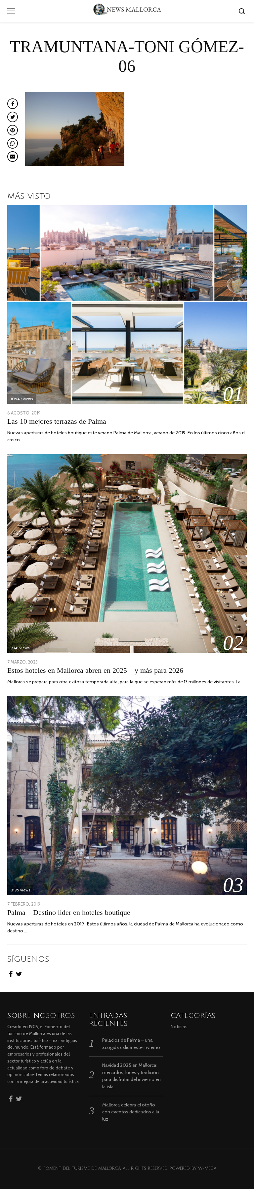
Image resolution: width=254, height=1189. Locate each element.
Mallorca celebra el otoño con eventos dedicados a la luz (130, 1112)
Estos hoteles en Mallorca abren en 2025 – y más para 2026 (95, 670)
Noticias (179, 1026)
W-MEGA (207, 1168)
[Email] (12, 156)
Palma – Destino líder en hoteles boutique (68, 912)
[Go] (243, 11)
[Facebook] (10, 972)
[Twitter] (19, 972)
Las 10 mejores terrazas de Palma (56, 421)
